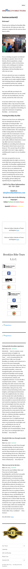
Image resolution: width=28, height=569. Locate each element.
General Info (5, 560)
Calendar (4, 549)
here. (12, 517)
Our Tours (5, 546)
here (17, 230)
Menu (23, 5)
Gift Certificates (6, 553)
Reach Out (5, 556)
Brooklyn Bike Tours (7, 564)
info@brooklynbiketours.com (14, 193)
